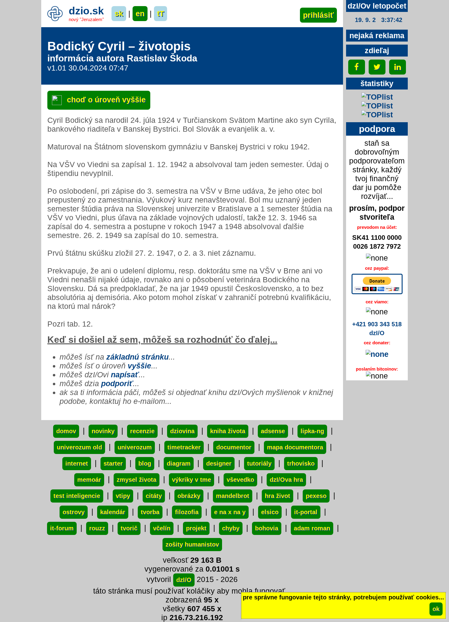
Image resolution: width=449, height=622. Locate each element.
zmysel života (136, 479)
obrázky (188, 495)
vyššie (139, 365)
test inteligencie (76, 495)
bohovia (266, 528)
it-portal (305, 512)
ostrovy (74, 512)
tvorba (150, 512)
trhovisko (301, 463)
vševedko (240, 479)
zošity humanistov (192, 544)
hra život (277, 495)
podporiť (117, 383)
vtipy (123, 495)
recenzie (142, 431)
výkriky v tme (191, 479)
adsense (273, 431)
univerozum (135, 447)
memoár (89, 479)
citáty (154, 495)
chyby (230, 528)
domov (66, 431)
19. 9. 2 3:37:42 (378, 19)
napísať (125, 374)
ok (436, 609)
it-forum (62, 528)
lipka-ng (312, 431)
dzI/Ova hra (286, 479)
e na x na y (230, 512)
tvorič (129, 528)
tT (160, 13)
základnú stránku (137, 357)
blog (144, 463)
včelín (161, 528)
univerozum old (79, 447)
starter (113, 463)
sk (119, 13)
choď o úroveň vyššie (105, 99)
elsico (270, 512)
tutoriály (259, 463)
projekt (196, 528)
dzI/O (184, 579)
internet (76, 463)
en (140, 13)
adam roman (312, 528)
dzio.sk (86, 10)
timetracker (184, 447)
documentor (233, 447)
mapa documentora (295, 447)
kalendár (112, 512)
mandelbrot (232, 495)
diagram (179, 463)
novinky (103, 431)
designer (219, 463)
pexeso (316, 495)
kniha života (227, 431)
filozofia (187, 512)
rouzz (97, 528)
